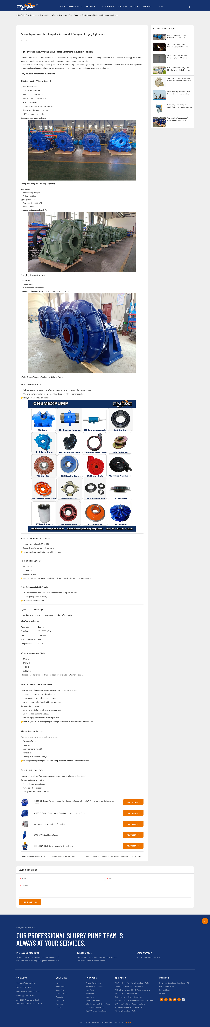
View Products (133, 802)
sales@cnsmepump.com (30, 991)
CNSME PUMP (21, 15)
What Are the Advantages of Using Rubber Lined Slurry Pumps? (177, 119)
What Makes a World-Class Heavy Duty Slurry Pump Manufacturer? (179, 79)
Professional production (27, 952)
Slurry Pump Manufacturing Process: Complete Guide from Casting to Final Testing (178, 46)
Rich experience (84, 952)
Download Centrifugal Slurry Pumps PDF (174, 983)
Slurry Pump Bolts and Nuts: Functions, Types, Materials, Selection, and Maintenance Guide (179, 57)
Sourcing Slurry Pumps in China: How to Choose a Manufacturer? (178, 93)
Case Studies (44, 15)
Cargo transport (144, 952)
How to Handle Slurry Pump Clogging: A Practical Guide (177, 36)
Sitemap (128, 1022)
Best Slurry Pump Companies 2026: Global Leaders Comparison (179, 106)
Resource (33, 15)
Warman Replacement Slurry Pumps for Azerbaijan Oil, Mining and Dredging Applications (85, 15)
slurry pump (38, 690)
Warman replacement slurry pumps (48, 68)
